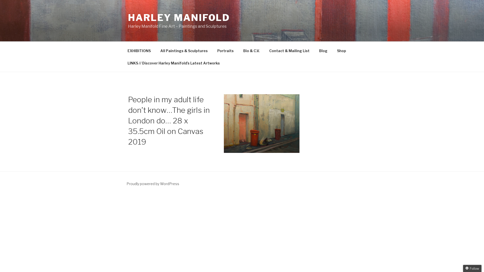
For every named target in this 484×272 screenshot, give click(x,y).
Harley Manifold (179, 17)
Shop (341, 51)
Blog (323, 51)
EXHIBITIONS (139, 51)
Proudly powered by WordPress (153, 184)
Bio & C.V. (251, 51)
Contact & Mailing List (289, 51)
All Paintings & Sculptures (184, 51)
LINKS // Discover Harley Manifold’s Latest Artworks (174, 63)
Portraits (225, 51)
